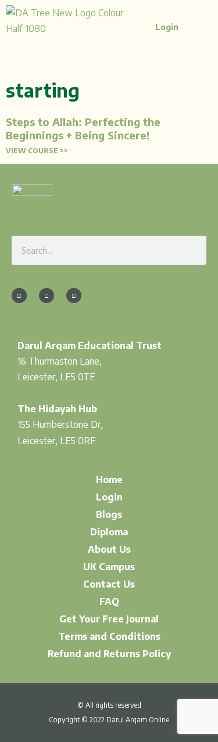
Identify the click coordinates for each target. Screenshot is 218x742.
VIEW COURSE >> (37, 150)
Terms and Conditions (109, 636)
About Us (109, 549)
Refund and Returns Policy (109, 654)
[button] (189, 29)
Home (109, 479)
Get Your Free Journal (109, 619)
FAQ (109, 601)
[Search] (191, 250)
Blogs (109, 514)
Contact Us (109, 584)
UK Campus (109, 566)
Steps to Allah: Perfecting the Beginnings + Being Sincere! (83, 128)
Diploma (109, 532)
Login (109, 497)
